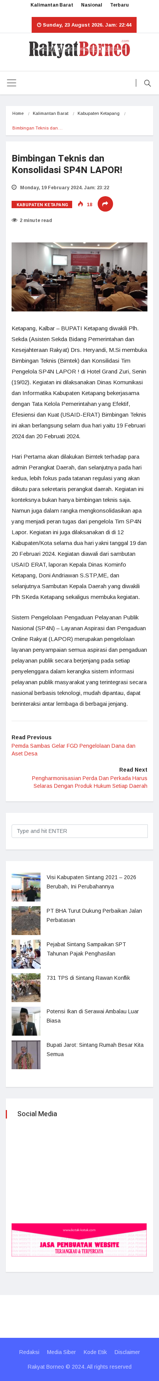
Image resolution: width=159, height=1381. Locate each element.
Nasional (91, 5)
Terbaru (119, 5)
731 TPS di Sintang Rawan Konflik (88, 978)
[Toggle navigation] (11, 82)
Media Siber (61, 1352)
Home (18, 113)
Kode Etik (95, 1352)
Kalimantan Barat (51, 5)
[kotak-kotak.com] (79, 1239)
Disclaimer (127, 1352)
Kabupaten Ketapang (99, 113)
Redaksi (29, 1352)
